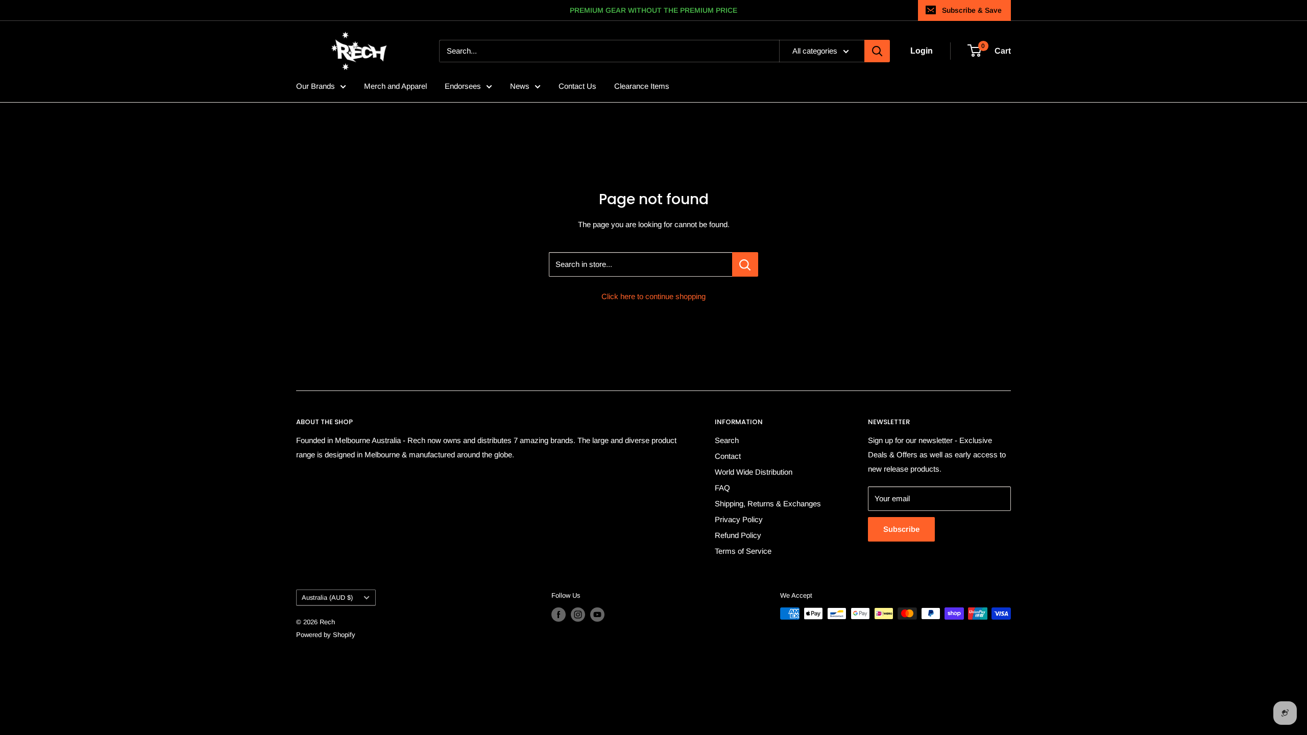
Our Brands (315, 86)
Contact (728, 456)
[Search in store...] (745, 264)
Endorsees (463, 86)
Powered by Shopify (325, 635)
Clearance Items (641, 86)
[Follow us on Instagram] (578, 614)
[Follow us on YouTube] (597, 614)
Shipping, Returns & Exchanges (768, 503)
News (519, 86)
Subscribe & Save (972, 10)
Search (727, 440)
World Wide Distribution (753, 472)
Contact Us (577, 86)
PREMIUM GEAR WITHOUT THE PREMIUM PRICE (653, 10)
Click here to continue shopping (653, 296)
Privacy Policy (739, 519)
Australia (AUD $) (327, 597)
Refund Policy (738, 535)
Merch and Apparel (395, 86)
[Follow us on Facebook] (558, 614)
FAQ (722, 487)
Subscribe (901, 529)
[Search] (877, 51)
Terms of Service (743, 551)
